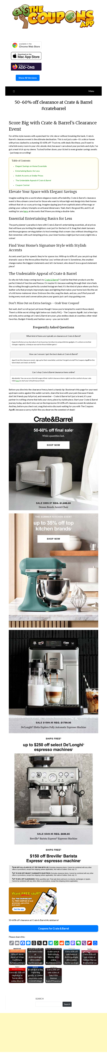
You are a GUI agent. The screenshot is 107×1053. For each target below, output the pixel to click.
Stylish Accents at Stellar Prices (29, 175)
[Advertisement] (53, 1032)
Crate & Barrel (51, 279)
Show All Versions (28, 77)
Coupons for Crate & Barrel (53, 928)
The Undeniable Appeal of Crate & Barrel (33, 180)
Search (40, 998)
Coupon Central (22, 185)
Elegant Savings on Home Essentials (31, 166)
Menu (91, 91)
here (26, 211)
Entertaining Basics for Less (27, 171)
